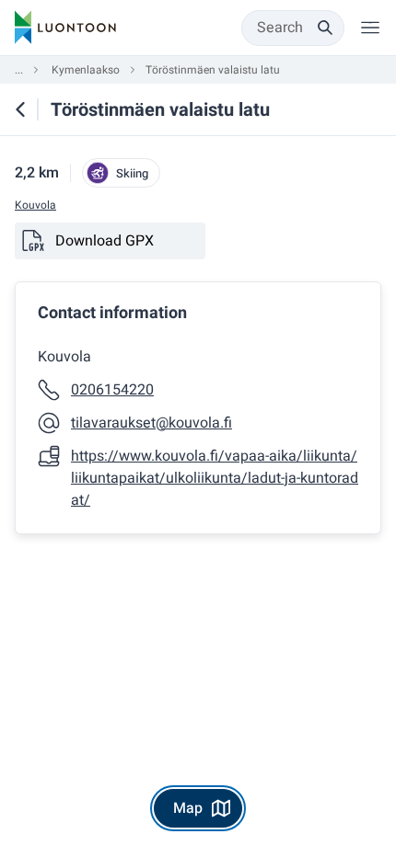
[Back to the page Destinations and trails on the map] (20, 109)
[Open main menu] (370, 28)
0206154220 (112, 390)
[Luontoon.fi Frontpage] (65, 27)
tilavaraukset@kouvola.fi (151, 423)
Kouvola (35, 205)
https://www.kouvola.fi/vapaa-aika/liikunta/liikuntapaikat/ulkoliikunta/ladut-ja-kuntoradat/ (214, 478)
